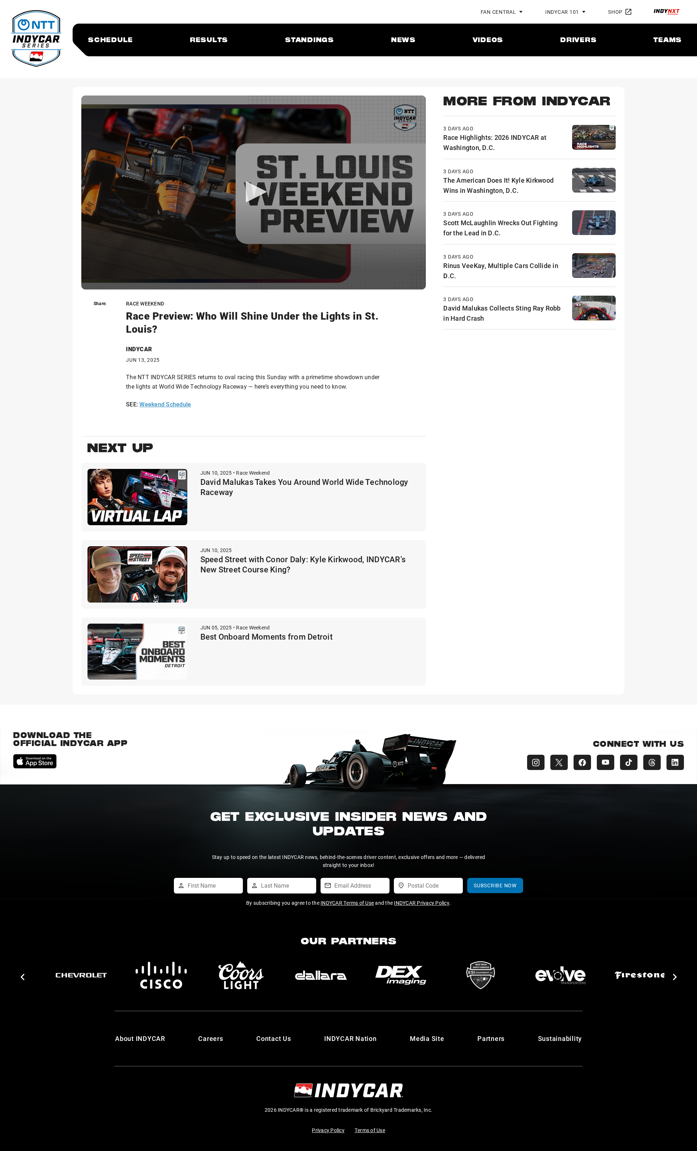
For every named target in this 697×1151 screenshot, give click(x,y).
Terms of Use (370, 1130)
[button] (22, 977)
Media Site (427, 1038)
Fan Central (498, 11)
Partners (491, 1038)
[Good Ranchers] (640, 975)
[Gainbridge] (480, 975)
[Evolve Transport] (320, 975)
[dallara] (81, 975)
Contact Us (273, 1038)
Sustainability (560, 1038)
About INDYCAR (140, 1038)
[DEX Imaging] (161, 975)
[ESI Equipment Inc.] (241, 975)
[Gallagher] (560, 975)
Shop (615, 11)
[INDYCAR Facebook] (582, 762)
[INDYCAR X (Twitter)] (559, 762)
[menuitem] (110, 39)
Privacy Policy (328, 1130)
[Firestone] (400, 975)
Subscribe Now (495, 885)
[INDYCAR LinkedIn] (675, 762)
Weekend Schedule (165, 404)
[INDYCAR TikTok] (628, 762)
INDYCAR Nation (350, 1038)
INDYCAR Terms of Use (347, 902)
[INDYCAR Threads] (652, 762)
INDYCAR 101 (562, 11)
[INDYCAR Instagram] (536, 762)
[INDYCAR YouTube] (605, 762)
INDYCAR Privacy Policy (421, 902)
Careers (210, 1038)
